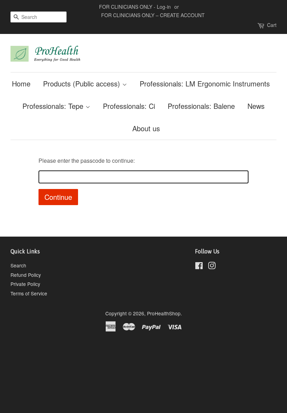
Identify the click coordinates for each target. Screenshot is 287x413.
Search (18, 265)
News (256, 106)
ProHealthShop (164, 313)
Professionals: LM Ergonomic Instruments (205, 83)
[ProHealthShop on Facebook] (199, 266)
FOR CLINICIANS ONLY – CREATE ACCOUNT (153, 15)
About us (146, 128)
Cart (271, 24)
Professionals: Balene (201, 106)
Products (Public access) (82, 83)
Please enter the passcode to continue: (86, 160)
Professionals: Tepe (53, 106)
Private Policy (25, 283)
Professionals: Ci (129, 106)
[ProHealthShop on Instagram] (212, 266)
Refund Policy (25, 274)
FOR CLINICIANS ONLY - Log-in (135, 6)
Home (21, 83)
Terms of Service (28, 293)
